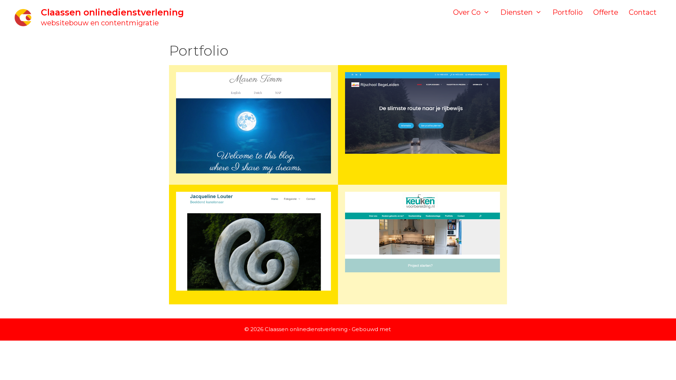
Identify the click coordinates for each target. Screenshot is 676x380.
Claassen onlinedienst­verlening (112, 12)
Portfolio (567, 12)
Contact (643, 12)
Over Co (467, 12)
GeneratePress (412, 329)
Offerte (605, 12)
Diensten (516, 12)
